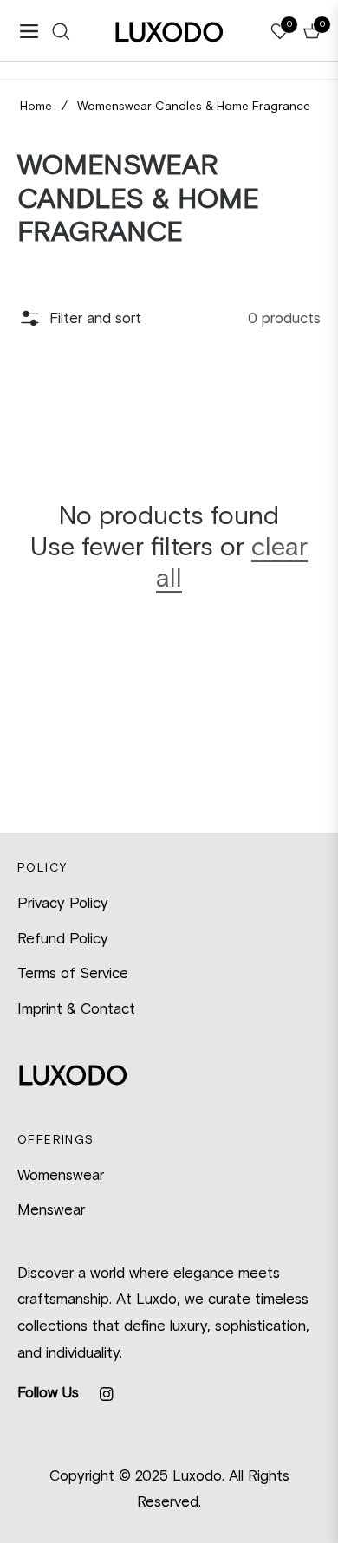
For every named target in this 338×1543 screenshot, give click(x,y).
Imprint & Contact (76, 1008)
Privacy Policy (62, 902)
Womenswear (60, 1174)
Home (36, 106)
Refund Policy (62, 938)
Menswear (51, 1209)
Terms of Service (72, 973)
